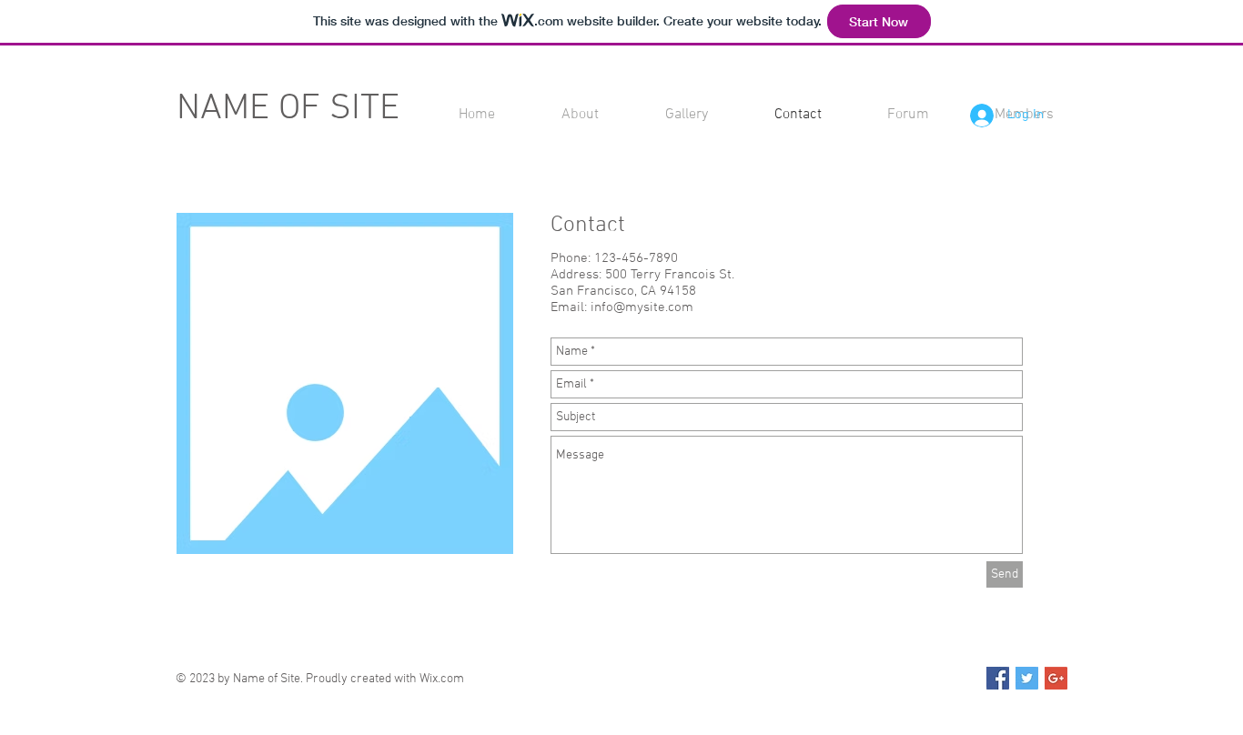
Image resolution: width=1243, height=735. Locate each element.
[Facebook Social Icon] (997, 678)
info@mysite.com (642, 307)
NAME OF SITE (288, 109)
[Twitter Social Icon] (1027, 678)
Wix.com (441, 679)
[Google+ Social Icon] (1056, 678)
